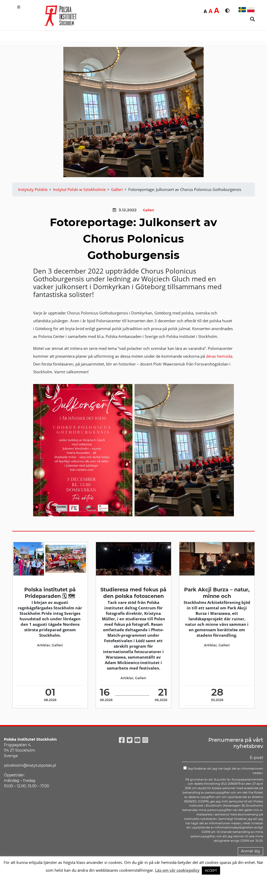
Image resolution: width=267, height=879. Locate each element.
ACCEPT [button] (211, 870)
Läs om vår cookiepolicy (177, 870)
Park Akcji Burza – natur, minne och (217, 592)
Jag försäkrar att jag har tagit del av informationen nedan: (225, 771)
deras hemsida (219, 356)
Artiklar (43, 645)
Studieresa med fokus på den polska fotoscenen (133, 592)
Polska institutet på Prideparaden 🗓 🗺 (50, 592)
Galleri (148, 210)
